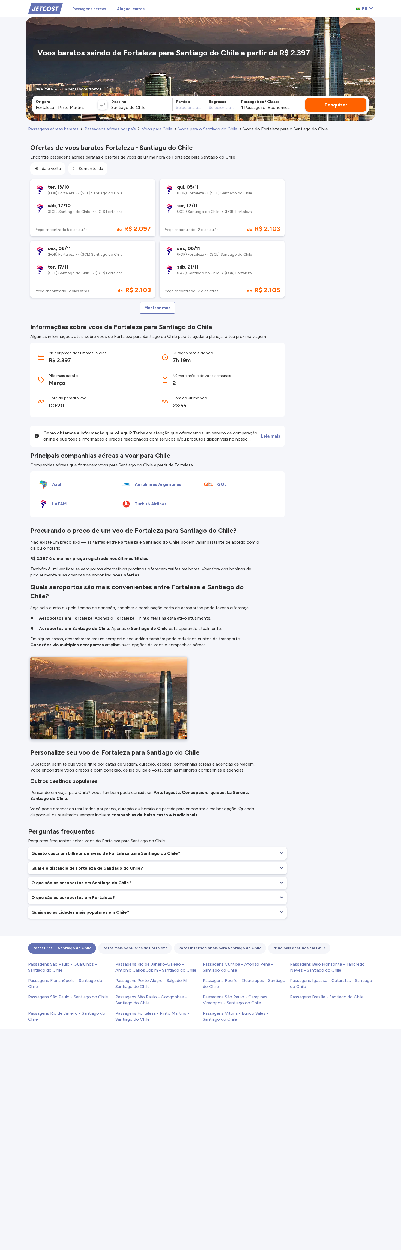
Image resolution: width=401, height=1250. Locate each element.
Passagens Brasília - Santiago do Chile (327, 996)
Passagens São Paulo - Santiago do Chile (68, 996)
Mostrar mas (157, 307)
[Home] (45, 8)
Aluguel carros (131, 9)
